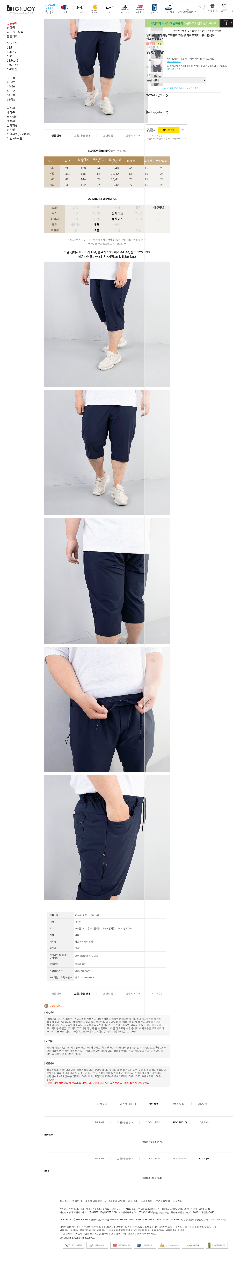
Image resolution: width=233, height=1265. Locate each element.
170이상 (12, 69)
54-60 (11, 95)
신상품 (11, 27)
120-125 (12, 52)
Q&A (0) (203, 1103)
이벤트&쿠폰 (14, 138)
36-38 (11, 78)
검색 (199, 6)
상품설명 (57, 135)
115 (9, 47)
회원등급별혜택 (174, 61)
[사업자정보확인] (161, 1212)
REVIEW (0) (180, 1122)
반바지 (204, 30)
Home (177, 30)
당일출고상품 (15, 32)
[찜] (182, 130)
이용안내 (77, 1200)
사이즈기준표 (192, 88)
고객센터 (178, 1200)
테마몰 (11, 112)
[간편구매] (168, 130)
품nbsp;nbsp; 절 (158, 112)
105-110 (12, 43)
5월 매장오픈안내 (190, 11)
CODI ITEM (153, 1122)
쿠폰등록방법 (163, 1200)
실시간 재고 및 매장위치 (173, 88)
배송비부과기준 (174, 69)
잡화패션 (12, 125)
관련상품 (108, 135)
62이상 (11, 99)
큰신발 (11, 129)
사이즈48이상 (215, 30)
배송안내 (132, 1200)
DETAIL (100, 1122)
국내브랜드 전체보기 (191, 30)
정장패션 (12, 121)
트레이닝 (12, 116)
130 (9, 56)
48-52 (11, 91)
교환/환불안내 (82, 135)
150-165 (12, 64)
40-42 (11, 82)
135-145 (12, 60)
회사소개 (64, 1200)
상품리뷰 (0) (133, 135)
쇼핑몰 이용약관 (93, 1200)
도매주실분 (146, 1200)
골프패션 (12, 108)
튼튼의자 (12, 36)
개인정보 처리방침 (115, 1200)
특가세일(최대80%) (19, 134)
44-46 (11, 86)
